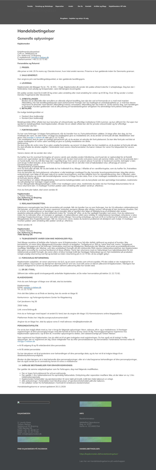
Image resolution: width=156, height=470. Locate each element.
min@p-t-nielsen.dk (40, 57)
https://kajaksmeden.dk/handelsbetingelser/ (99, 454)
